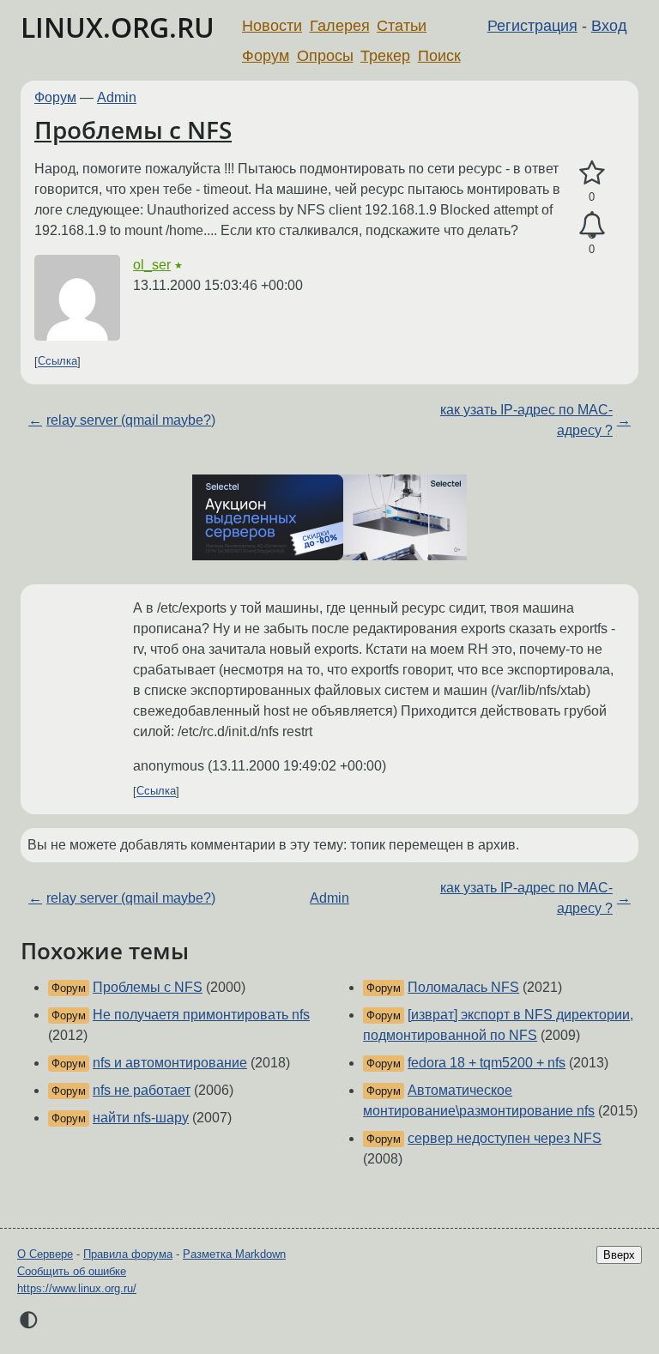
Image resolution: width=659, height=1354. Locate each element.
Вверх (619, 1254)
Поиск (439, 55)
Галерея (340, 25)
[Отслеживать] (591, 225)
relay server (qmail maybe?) (130, 420)
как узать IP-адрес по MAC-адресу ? (526, 420)
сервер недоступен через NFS (505, 1138)
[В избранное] (591, 173)
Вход (609, 25)
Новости (272, 25)
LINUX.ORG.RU (118, 27)
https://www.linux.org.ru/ (76, 1288)
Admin (116, 97)
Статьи (401, 25)
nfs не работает (141, 1090)
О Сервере (45, 1254)
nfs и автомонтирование (170, 1062)
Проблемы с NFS (133, 129)
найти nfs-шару (141, 1117)
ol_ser (152, 264)
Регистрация (532, 25)
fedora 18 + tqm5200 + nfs (486, 1062)
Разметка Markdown (234, 1254)
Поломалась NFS (463, 987)
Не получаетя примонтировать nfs (201, 1014)
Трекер (385, 55)
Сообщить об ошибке (71, 1271)
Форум (265, 55)
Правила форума (127, 1254)
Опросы (325, 55)
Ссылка (57, 361)
